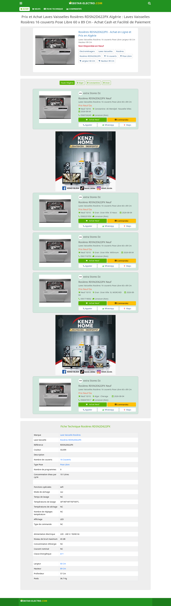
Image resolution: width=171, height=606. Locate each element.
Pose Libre (127, 56)
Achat (26, 9)
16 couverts (111, 56)
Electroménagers (87, 51)
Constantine (94, 83)
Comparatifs (75, 9)
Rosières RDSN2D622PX (90, 56)
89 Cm (63, 568)
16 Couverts (65, 459)
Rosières (120, 51)
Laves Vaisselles (105, 51)
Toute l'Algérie (67, 83)
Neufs (37, 9)
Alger (81, 83)
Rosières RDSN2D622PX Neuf (94, 98)
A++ (62, 554)
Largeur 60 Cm (88, 61)
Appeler (88, 125)
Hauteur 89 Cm (107, 61)
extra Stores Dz (91, 93)
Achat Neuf (93, 119)
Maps (128, 125)
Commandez (122, 119)
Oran (107, 83)
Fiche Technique (54, 9)
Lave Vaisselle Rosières (70, 435)
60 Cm (63, 563)
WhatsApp (109, 125)
